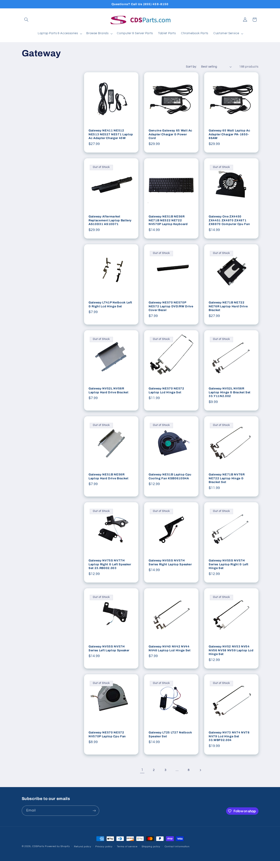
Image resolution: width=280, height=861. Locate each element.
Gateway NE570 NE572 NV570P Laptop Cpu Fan (107, 734)
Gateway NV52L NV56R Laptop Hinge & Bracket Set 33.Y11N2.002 (229, 392)
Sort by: (191, 66)
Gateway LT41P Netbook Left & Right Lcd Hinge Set (110, 304)
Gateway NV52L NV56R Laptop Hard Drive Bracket (109, 390)
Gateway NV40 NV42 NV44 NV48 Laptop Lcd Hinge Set (170, 648)
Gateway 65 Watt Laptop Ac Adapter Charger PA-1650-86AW (229, 134)
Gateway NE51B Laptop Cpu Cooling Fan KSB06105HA (170, 476)
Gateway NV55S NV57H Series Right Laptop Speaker (170, 562)
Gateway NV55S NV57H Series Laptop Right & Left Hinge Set (228, 564)
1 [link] (142, 770)
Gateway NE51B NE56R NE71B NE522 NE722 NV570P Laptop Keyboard (168, 220)
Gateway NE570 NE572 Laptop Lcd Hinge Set (166, 390)
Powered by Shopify (57, 846)
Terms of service (127, 846)
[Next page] (200, 770)
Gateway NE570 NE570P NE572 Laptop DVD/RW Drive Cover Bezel (171, 306)
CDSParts (38, 846)
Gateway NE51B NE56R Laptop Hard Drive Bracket (109, 476)
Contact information (177, 846)
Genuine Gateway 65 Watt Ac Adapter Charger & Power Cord (170, 134)
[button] (26, 19)
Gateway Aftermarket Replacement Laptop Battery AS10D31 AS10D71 (110, 220)
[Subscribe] (94, 811)
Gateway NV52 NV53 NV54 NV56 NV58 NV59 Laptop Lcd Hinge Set (231, 650)
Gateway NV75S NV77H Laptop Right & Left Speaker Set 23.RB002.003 (110, 564)
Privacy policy (104, 846)
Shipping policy (151, 846)
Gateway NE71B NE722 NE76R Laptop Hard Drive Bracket (228, 306)
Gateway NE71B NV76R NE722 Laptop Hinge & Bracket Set (227, 478)
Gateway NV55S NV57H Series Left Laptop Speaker (109, 648)
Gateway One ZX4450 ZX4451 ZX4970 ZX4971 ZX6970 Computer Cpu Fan (229, 220)
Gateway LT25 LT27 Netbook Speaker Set (170, 734)
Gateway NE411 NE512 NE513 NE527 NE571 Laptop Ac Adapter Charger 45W (111, 134)
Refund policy (82, 846)
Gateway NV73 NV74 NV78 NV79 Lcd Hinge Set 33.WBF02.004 (229, 736)
